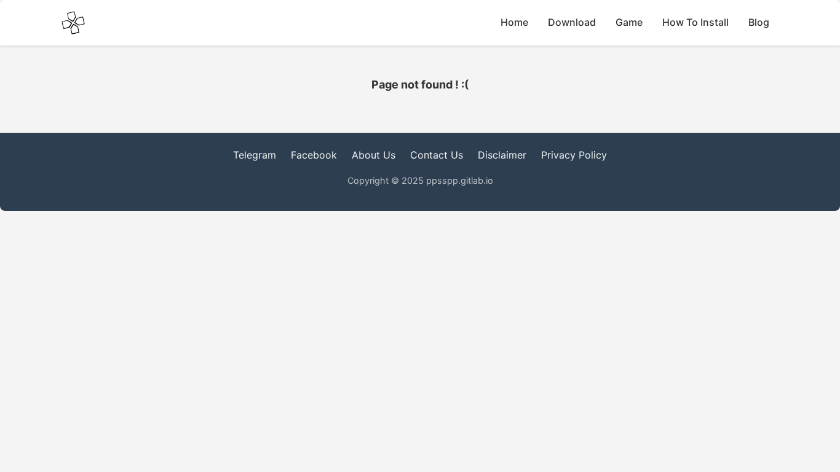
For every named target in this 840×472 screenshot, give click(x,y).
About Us (373, 155)
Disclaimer (502, 155)
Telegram (254, 155)
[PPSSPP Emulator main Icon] (73, 22)
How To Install (695, 22)
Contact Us (436, 155)
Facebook (314, 155)
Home (514, 22)
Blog (758, 22)
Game (629, 22)
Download (572, 22)
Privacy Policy (574, 155)
